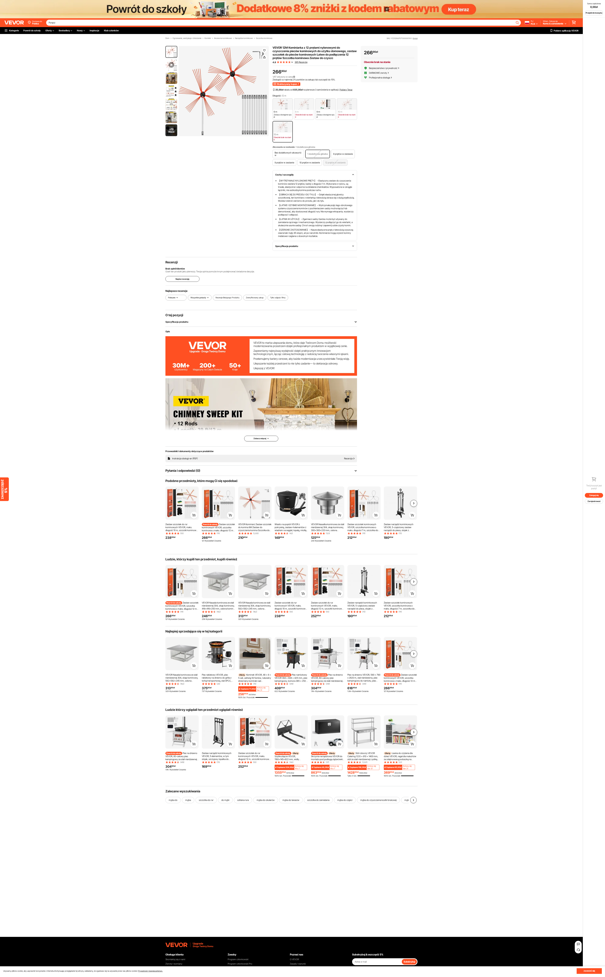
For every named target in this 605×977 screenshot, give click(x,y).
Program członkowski (238, 959)
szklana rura (243, 800)
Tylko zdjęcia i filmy (277, 297)
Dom (167, 38)
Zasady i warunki (298, 963)
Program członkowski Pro (240, 963)
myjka (188, 800)
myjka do (173, 800)
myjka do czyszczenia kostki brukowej (378, 800)
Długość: (277, 95)
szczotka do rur (206, 800)
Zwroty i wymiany (173, 963)
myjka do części (344, 800)
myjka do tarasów (290, 800)
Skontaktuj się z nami (175, 959)
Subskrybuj (409, 961)
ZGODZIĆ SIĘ (589, 971)
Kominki (208, 38)
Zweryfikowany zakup (255, 297)
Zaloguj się (594, 495)
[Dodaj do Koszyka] (193, 515)
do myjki (225, 800)
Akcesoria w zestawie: (284, 147)
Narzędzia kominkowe (244, 38)
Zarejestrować (594, 501)
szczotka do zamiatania (318, 800)
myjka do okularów (266, 800)
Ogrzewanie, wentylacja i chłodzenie (187, 38)
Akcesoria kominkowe (223, 38)
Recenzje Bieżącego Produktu (227, 297)
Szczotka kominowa (264, 38)
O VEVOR (294, 959)
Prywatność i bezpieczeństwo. (150, 971)
